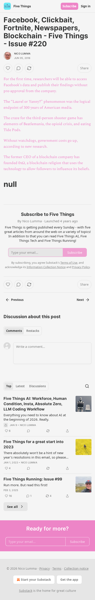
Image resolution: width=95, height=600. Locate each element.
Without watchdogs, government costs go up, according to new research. (41, 143)
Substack (25, 590)
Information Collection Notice (46, 267)
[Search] (87, 386)
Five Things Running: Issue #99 (33, 479)
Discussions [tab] (37, 386)
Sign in (86, 6)
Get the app (69, 579)
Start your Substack (36, 579)
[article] (47, 415)
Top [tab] (8, 386)
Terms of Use (68, 263)
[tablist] (23, 330)
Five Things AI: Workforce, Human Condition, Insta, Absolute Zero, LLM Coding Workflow (35, 403)
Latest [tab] (20, 386)
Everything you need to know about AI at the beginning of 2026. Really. (35, 417)
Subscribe (69, 6)
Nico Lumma (22, 53)
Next (80, 300)
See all (12, 506)
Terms (56, 568)
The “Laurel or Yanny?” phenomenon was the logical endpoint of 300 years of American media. (47, 104)
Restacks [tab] (32, 331)
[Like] (8, 68)
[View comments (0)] (18, 68)
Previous (17, 300)
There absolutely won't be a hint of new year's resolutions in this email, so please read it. (35, 455)
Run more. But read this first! (26, 485)
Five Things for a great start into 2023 (33, 444)
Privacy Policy (81, 267)
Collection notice (76, 568)
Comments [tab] (14, 331)
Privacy (44, 568)
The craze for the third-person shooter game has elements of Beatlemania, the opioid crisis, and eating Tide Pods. (47, 124)
